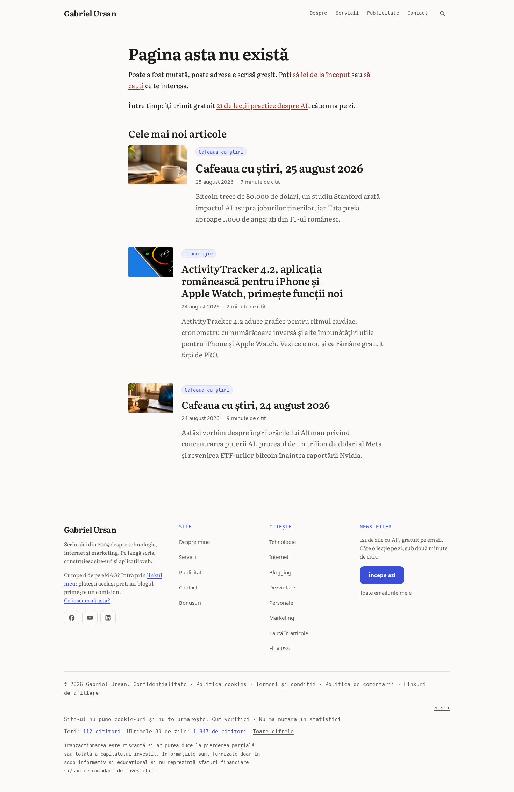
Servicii (347, 13)
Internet (278, 556)
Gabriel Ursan (90, 13)
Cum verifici (231, 719)
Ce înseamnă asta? (87, 600)
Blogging (280, 572)
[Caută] (442, 13)
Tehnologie (199, 254)
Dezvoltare (282, 587)
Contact (417, 13)
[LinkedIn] (108, 617)
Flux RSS (279, 648)
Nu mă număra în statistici (300, 719)
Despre (318, 13)
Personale (281, 602)
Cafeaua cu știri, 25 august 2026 (279, 167)
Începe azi (382, 575)
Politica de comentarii (359, 684)
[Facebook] (71, 617)
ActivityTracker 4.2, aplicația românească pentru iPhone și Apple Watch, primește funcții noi (262, 280)
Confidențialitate (160, 684)
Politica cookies (221, 684)
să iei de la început (321, 74)
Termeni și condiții (286, 684)
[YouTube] (90, 617)
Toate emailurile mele (386, 592)
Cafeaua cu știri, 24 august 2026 (255, 404)
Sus (442, 708)
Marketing (281, 617)
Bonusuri (190, 602)
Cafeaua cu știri (221, 152)
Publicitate (383, 13)
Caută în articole (288, 633)
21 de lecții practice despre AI (262, 105)
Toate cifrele (273, 731)
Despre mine (194, 541)
